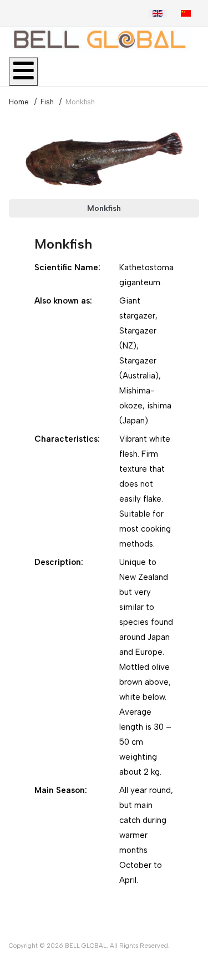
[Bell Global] (100, 39)
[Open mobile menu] (23, 71)
